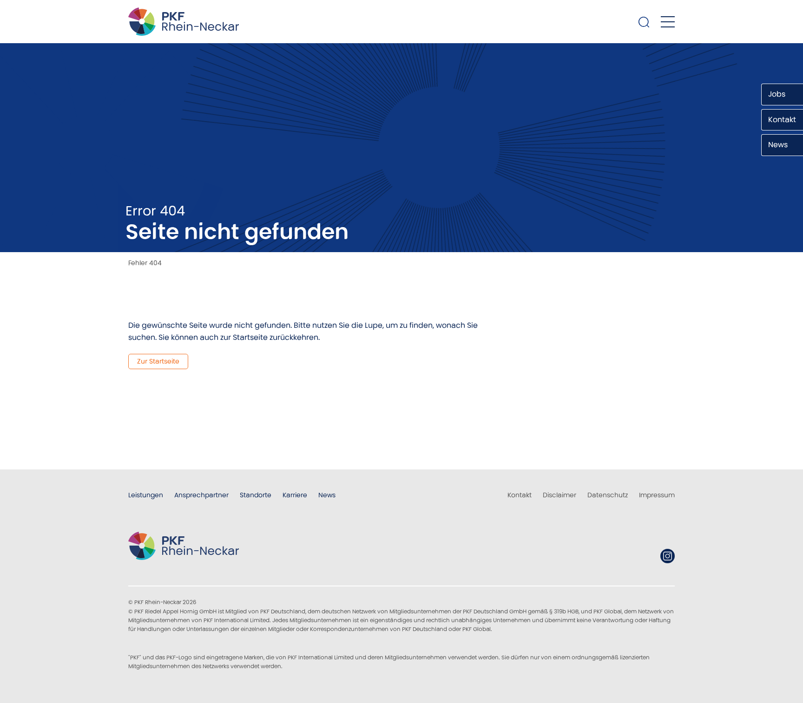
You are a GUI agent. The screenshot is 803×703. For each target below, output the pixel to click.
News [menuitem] (327, 495)
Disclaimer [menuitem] (559, 495)
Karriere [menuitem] (295, 495)
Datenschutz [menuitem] (607, 495)
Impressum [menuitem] (657, 495)
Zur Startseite (158, 361)
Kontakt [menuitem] (519, 495)
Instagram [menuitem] (667, 556)
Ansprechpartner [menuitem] (201, 495)
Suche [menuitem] (644, 21)
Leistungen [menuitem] (145, 495)
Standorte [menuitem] (255, 495)
